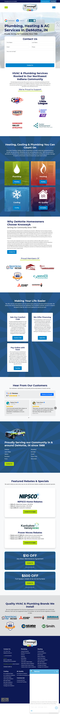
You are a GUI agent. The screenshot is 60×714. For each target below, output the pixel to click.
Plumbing (16, 181)
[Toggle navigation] (6, 7)
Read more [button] (9, 413)
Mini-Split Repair (41, 661)
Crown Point (34, 456)
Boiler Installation (41, 656)
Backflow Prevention (25, 653)
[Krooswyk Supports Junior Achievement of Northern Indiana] (43, 125)
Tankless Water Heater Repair (27, 665)
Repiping (23, 656)
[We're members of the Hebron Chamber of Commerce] (47, 267)
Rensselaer (34, 458)
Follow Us (22, 20)
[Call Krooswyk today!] (53, 7)
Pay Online (53, 1)
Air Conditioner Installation (9, 675)
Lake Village (8, 452)
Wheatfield (33, 449)
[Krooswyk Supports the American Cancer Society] (43, 112)
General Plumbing (25, 651)
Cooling (17, 207)
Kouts (6, 458)
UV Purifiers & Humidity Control (24, 675)
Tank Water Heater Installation (27, 663)
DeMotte (7, 449)
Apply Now (42, 337)
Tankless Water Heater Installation (28, 666)
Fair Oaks (33, 452)
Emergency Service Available (11, 1)
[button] (4, 408)
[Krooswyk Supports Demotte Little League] (43, 100)
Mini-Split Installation (42, 663)
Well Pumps (23, 660)
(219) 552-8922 (8, 655)
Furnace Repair (41, 651)
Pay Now (17, 368)
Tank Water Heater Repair (26, 661)
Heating (43, 181)
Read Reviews (11, 20)
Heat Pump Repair (41, 658)
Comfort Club (17, 337)
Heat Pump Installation (42, 660)
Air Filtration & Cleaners (22, 673)
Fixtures (23, 654)
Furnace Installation (42, 653)
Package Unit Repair (42, 665)
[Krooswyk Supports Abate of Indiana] (17, 112)
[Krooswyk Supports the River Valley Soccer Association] (17, 100)
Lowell (32, 454)
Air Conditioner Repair (8, 673)
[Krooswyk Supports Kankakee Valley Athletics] (17, 125)
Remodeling (23, 658)
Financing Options (45, 1)
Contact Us (30, 65)
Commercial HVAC (21, 680)
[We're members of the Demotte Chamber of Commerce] (30, 267)
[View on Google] (7, 403)
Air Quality (43, 207)
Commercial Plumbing (21, 682)
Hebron (6, 454)
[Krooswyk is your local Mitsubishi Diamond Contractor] (30, 285)
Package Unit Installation (43, 666)
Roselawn (7, 456)
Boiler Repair (40, 654)
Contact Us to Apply (30, 511)
